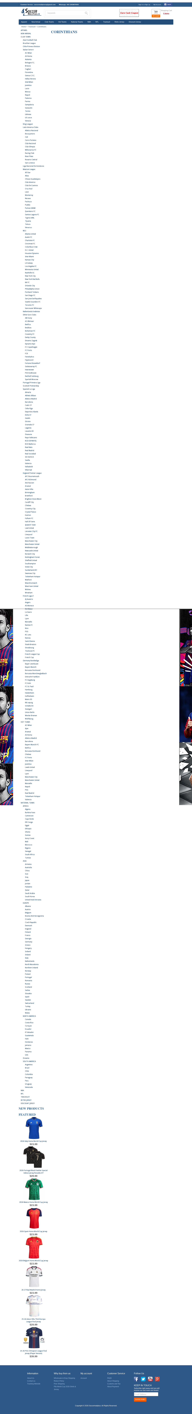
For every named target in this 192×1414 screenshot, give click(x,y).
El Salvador (29, 1032)
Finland (28, 932)
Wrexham (28, 593)
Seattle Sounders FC (32, 302)
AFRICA (25, 806)
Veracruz (28, 227)
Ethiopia (28, 829)
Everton (28, 515)
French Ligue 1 (28, 596)
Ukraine (28, 1010)
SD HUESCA (29, 457)
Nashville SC (29, 273)
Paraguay (28, 1078)
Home (23, 27)
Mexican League (29, 169)
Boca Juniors (30, 134)
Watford (28, 580)
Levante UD (29, 431)
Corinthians (41, 27)
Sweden (28, 1000)
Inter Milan (29, 761)
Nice (26, 628)
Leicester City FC (31, 531)
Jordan (27, 884)
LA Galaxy (29, 263)
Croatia (28, 919)
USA (26, 1055)
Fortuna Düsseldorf (32, 363)
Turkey (27, 1006)
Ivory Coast (29, 838)
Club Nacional (30, 143)
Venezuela (29, 1087)
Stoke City (29, 567)
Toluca (27, 224)
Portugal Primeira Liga (31, 383)
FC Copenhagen (31, 347)
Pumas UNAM (30, 208)
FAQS (109, 1378)
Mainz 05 (28, 699)
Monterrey (29, 195)
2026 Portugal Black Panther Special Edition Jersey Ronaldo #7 (34, 1171)
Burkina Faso (30, 813)
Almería (28, 392)
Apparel (24, 22)
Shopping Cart (166, 11)
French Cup (29, 657)
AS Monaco (29, 606)
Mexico (28, 1048)
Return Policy (59, 1381)
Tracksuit (106, 22)
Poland (28, 974)
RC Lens (28, 635)
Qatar (27, 890)
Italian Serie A (28, 50)
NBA (89, 22)
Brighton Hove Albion (33, 499)
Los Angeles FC (31, 266)
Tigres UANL (29, 218)
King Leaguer (28, 124)
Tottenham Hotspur (32, 577)
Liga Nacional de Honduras (33, 166)
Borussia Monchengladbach (36, 674)
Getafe (27, 418)
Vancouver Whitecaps (33, 308)
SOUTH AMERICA (29, 1061)
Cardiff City (29, 502)
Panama (28, 1052)
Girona (28, 421)
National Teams (77, 22)
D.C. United (29, 250)
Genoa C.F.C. (30, 76)
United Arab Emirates (33, 900)
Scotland (28, 987)
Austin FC (28, 237)
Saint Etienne (30, 641)
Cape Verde (29, 819)
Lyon (27, 619)
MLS (24, 231)
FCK (26, 354)
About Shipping (113, 1381)
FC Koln (28, 683)
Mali (26, 842)
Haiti (27, 1039)
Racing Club (29, 153)
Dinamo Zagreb (31, 341)
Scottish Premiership (31, 386)
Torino (27, 111)
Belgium (28, 913)
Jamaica (28, 1045)
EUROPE (26, 903)
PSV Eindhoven (30, 373)
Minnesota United (32, 270)
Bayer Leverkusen (31, 664)
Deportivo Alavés (31, 412)
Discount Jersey (135, 22)
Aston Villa (29, 489)
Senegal (28, 851)
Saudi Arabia (30, 893)
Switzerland (29, 1003)
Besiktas (28, 328)
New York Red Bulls (32, 279)
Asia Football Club (30, 40)
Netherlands (29, 961)
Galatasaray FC (31, 366)
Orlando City (30, 286)
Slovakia (28, 994)
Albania (28, 906)
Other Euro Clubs (29, 315)
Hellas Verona (30, 79)
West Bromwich (31, 583)
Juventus (28, 85)
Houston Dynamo (32, 253)
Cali (26, 137)
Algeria (27, 809)
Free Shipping (59, 1384)
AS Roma (28, 56)
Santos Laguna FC (32, 215)
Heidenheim (29, 693)
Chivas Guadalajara (32, 179)
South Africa (30, 855)
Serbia (27, 990)
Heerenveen (29, 370)
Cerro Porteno (30, 140)
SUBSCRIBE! (140, 1399)
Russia (27, 984)
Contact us (31, 1381)
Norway (28, 971)
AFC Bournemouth (32, 476)
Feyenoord (29, 360)
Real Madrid (29, 451)
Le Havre (28, 612)
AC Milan (28, 53)
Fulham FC (29, 518)
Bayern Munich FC (32, 745)
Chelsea (28, 505)
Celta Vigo (29, 409)
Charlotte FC (30, 240)
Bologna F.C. (30, 63)
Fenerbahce (29, 357)
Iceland (28, 952)
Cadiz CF (28, 405)
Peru (27, 1081)
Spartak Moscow (31, 379)
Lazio (27, 89)
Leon (27, 192)
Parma (27, 101)
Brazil (27, 1068)
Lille (26, 615)
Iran (26, 874)
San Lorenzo (30, 163)
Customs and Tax (113, 1384)
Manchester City (31, 541)
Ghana (27, 832)
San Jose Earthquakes (33, 299)
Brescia (28, 66)
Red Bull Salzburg (31, 376)
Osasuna (28, 434)
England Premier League (32, 473)
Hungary (28, 948)
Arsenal (28, 486)
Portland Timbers (32, 292)
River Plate (29, 156)
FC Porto (28, 350)
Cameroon (29, 816)
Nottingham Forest (32, 557)
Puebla (27, 205)
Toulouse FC (30, 651)
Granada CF (29, 425)
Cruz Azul (28, 189)
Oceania (26, 1058)
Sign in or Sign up (144, 4)
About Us (30, 1378)
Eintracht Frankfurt (32, 677)
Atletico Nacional (31, 131)
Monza (27, 92)
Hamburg (28, 690)
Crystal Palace (30, 512)
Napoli (27, 95)
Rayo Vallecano (31, 438)
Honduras (29, 1042)
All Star (28, 173)
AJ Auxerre (29, 599)
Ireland (28, 955)
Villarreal (28, 470)
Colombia (29, 1074)
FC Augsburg (30, 680)
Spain (27, 997)
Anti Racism (29, 483)
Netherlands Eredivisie (31, 312)
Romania (28, 981)
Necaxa (28, 198)
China (27, 871)
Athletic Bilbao (30, 396)
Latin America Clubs (30, 127)
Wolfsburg (29, 719)
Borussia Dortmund (32, 670)
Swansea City (30, 573)
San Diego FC (30, 295)
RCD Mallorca (30, 444)
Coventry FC (29, 334)
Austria (28, 909)
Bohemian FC (30, 331)
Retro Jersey (119, 22)
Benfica (28, 324)
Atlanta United (30, 234)
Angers (27, 602)
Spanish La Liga (29, 389)
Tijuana (28, 221)
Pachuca (28, 202)
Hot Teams (62, 22)
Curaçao (28, 1026)
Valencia (28, 463)
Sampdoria (29, 105)
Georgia (28, 939)
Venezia (28, 121)
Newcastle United (31, 551)
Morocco (28, 845)
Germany (28, 942)
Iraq (26, 877)
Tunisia (28, 858)
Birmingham (30, 493)
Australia (28, 867)
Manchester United (32, 544)
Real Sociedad (30, 454)
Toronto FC (29, 305)
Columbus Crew (31, 247)
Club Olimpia (30, 147)
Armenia (28, 864)
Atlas (27, 176)
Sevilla (27, 460)
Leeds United (30, 767)
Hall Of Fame (30, 522)
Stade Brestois (30, 644)
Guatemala (29, 1036)
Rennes (28, 638)
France (27, 935)
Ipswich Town (30, 525)
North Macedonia (32, 964)
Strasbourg (29, 648)
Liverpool (28, 535)
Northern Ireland (31, 968)
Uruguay (28, 1084)
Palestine (28, 887)
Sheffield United (31, 560)
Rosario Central (31, 160)
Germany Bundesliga (31, 661)
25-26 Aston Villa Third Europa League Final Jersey (33, 1320)
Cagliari (28, 69)
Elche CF (28, 415)
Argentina (28, 1065)
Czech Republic (31, 922)
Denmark (28, 926)
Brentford (28, 496)
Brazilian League (29, 43)
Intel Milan (29, 82)
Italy (26, 958)
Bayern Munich (30, 667)
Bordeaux (28, 609)
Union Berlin (29, 712)
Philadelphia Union (32, 289)
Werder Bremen (31, 716)
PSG (26, 632)
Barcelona (29, 402)
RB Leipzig (29, 703)
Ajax (26, 728)
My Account (157, 4)
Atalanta (28, 59)
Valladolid (29, 467)
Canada (28, 1019)
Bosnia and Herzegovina (34, 916)
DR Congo (29, 822)
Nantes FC (29, 625)
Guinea (28, 835)
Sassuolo (28, 108)
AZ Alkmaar (29, 321)
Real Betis (28, 447)
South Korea (30, 897)
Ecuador (28, 1029)
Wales (27, 1013)
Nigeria (28, 848)
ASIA (24, 861)
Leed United (29, 528)
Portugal (28, 977)
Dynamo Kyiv (30, 344)
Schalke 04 (29, 706)
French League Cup (32, 654)
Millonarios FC (30, 150)
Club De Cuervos (31, 185)
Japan (27, 880)
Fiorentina (29, 72)
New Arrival (35, 22)
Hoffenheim (29, 696)
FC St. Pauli (29, 686)
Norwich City (30, 554)
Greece (27, 945)
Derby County (30, 337)
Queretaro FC (30, 211)
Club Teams (49, 22)
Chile (27, 1071)
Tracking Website (33, 1384)
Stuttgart (28, 709)
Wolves (28, 590)
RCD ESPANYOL (31, 441)
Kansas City (29, 260)
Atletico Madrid (31, 399)
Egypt (27, 825)
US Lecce (28, 118)
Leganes (28, 428)
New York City (30, 276)
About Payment (113, 1387)
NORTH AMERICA (29, 1016)
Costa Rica (29, 1023)
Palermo (28, 98)
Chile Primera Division (31, 46)
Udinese (28, 114)
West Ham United (31, 586)
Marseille (28, 622)
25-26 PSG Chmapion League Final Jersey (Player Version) (33, 1352)
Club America (30, 182)
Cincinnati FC (30, 244)
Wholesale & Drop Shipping (64, 1378)
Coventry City (30, 509)
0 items (166, 13)
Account (84, 1378)
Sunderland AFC (31, 570)
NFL (97, 22)
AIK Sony (28, 318)
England (28, 929)
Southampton (30, 564)
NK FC (27, 282)
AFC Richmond (30, 480)
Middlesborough (31, 547)
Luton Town (29, 538)
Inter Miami (29, 257)
